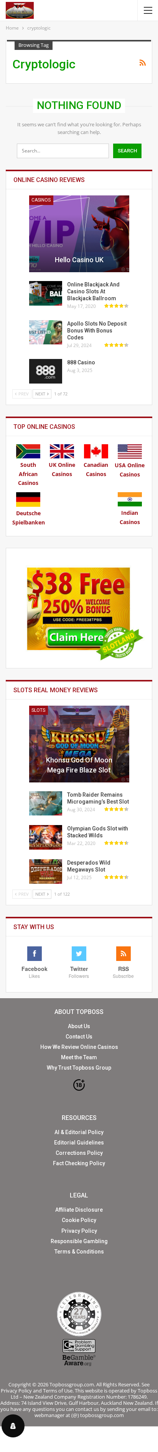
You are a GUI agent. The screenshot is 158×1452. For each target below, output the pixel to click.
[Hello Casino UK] (79, 234)
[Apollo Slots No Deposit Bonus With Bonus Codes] (45, 332)
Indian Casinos (130, 517)
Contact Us (79, 1037)
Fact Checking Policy (79, 1163)
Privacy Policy (79, 1231)
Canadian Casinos (96, 469)
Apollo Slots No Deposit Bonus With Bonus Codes (97, 331)
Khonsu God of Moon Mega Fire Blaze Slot (79, 765)
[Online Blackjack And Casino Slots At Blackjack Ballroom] (45, 293)
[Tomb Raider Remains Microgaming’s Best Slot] (45, 803)
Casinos (41, 200)
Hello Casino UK (79, 260)
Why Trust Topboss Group (79, 1068)
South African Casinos (28, 474)
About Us (79, 1026)
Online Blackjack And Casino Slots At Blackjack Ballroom (93, 291)
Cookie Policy (79, 1220)
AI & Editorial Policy (79, 1132)
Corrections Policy (79, 1153)
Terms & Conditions (79, 1252)
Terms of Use (57, 1390)
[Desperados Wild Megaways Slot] (45, 871)
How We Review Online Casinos (79, 1047)
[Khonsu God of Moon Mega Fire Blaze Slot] (79, 744)
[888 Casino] (45, 371)
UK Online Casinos (62, 469)
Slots (38, 710)
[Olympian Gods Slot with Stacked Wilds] (45, 837)
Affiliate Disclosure (79, 1210)
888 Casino (81, 362)
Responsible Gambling (79, 1241)
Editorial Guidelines (79, 1142)
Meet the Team (79, 1057)
